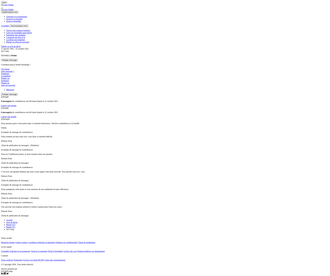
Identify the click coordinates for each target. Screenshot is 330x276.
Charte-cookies (21, 242)
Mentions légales (8, 242)
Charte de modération (86, 242)
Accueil (9, 220)
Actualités (5, 26)
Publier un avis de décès (11, 46)
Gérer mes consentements (55, 260)
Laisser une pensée (8, 105)
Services (19, 26)
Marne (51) (10, 225)
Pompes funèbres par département (91, 251)
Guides (9, 12)
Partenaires (18, 260)
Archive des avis (70, 251)
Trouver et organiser (14, 19)
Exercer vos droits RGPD (33, 260)
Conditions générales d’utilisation (41, 242)
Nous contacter (7, 260)
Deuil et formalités (13, 21)
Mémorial (10, 90)
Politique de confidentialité (66, 242)
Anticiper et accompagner (16, 16)
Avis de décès (11, 222)
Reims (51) (10, 227)
